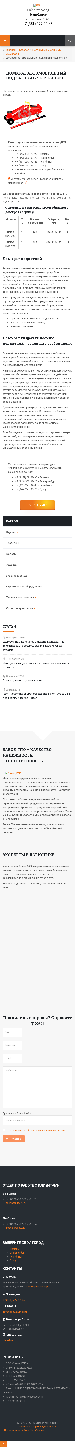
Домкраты (12, 53)
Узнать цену (37, 504)
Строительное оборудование (25, 586)
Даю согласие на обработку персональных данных (36, 1130)
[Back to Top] (3, 1444)
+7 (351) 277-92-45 (37, 24)
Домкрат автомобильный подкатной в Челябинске (36, 76)
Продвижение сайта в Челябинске (24, 1430)
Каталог (24, 50)
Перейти (8, 1340)
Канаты (11, 553)
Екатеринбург (18, 1252)
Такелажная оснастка (20, 597)
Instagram (14, 1335)
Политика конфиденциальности (37, 1426)
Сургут (13, 1260)
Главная (11, 50)
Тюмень (14, 1248)
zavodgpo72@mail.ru (15, 1311)
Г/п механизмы (17, 575)
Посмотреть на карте (37, 1286)
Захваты (12, 564)
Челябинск (16, 1256)
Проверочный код (13, 1113)
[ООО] (37, 5)
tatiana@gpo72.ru (16, 1203)
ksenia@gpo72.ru (15, 1227)
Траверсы (12, 543)
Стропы (11, 532)
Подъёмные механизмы (46, 50)
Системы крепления (19, 608)
